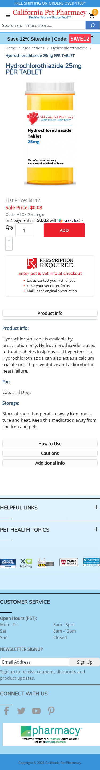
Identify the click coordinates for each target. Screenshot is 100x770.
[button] (50, 220)
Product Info (50, 313)
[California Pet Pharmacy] (57, 15)
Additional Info (50, 463)
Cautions (50, 453)
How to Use (50, 444)
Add (64, 230)
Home (11, 48)
